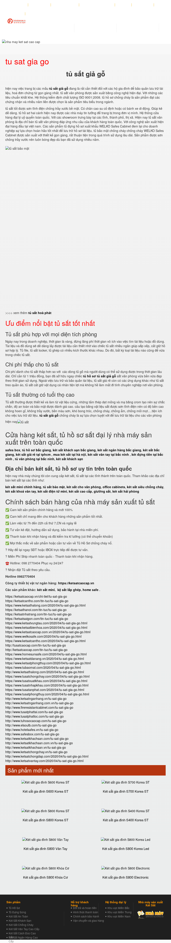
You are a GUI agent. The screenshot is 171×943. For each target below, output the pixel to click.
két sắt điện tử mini (52, 491)
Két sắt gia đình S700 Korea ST (126, 791)
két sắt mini (46, 589)
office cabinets (114, 487)
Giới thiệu (18, 5)
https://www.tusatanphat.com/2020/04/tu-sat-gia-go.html (44, 689)
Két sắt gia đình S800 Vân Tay (45, 848)
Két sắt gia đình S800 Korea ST (45, 820)
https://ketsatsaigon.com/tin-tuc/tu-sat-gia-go (36, 618)
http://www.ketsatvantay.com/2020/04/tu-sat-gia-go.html (44, 760)
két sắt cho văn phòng (84, 487)
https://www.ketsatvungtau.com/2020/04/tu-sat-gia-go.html (46, 623)
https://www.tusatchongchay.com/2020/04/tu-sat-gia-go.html (47, 676)
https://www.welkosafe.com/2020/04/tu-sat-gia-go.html (43, 636)
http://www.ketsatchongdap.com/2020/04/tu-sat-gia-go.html (46, 756)
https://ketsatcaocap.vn (76, 583)
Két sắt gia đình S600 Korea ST (45, 791)
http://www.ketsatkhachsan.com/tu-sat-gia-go (37, 738)
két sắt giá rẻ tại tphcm (33, 454)
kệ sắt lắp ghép (69, 589)
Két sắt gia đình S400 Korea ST (126, 820)
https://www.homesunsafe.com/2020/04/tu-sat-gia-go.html (46, 654)
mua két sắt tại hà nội (69, 454)
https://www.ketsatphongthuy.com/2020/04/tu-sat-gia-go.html (48, 663)
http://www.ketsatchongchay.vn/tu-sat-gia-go (36, 752)
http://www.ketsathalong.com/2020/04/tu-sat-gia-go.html (44, 672)
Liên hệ (16, 14)
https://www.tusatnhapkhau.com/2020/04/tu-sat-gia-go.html (46, 685)
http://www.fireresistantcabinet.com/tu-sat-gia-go (39, 707)
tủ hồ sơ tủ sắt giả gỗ (99, 376)
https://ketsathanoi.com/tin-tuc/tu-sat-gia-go (36, 609)
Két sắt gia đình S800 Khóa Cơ (45, 877)
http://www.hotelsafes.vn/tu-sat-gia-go (31, 729)
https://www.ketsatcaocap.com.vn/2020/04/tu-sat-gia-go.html (47, 632)
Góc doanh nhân (65, 5)
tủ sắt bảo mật (54, 487)
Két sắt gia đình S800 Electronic (125, 877)
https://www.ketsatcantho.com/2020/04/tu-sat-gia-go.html (45, 641)
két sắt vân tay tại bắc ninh (108, 454)
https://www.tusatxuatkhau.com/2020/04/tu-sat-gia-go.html (46, 680)
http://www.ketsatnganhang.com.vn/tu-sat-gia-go (39, 703)
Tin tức (123, 5)
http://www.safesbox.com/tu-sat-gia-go (32, 734)
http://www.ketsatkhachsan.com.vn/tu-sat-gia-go (39, 743)
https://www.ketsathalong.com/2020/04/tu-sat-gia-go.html (45, 605)
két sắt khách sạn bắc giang (74, 450)
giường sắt (102, 491)
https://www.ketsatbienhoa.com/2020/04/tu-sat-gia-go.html (46, 627)
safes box (12, 450)
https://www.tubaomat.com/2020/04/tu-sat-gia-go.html (43, 667)
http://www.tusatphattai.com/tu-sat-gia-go (34, 712)
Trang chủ (41, 5)
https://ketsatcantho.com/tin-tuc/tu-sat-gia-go (36, 601)
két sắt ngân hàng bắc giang (119, 450)
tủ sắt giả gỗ (49, 415)
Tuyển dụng (143, 5)
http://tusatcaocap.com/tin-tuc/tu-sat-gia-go (35, 645)
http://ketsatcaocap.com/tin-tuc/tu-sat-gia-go (36, 649)
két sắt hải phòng (125, 491)
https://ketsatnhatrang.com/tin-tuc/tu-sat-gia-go (38, 614)
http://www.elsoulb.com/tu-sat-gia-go (31, 725)
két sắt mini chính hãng (23, 487)
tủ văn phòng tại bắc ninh (34, 459)
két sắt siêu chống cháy (145, 487)
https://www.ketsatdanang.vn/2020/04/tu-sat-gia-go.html (44, 658)
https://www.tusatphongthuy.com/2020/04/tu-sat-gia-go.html (47, 694)
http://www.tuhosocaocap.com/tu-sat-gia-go (35, 720)
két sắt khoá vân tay (20, 491)
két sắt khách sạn (69, 459)
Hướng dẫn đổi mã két (97, 5)
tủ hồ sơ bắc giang (36, 450)
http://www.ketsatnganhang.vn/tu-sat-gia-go (36, 698)
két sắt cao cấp (80, 491)
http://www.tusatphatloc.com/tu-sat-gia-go (34, 716)
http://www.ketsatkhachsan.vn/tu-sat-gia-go (35, 747)
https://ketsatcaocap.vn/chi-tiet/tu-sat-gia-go (36, 596)
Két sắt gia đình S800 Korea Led (125, 848)
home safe (90, 589)
